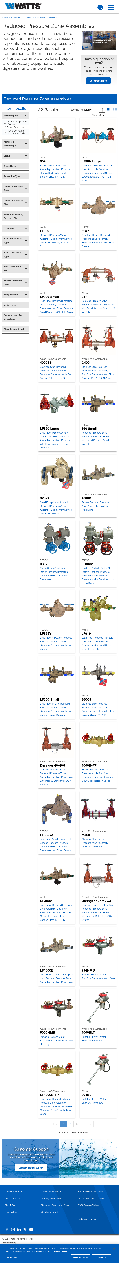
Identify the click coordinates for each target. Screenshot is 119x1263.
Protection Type (12, 176)
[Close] (114, 1248)
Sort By (75, 109)
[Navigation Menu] (111, 7)
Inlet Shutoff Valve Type (13, 240)
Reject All (102, 1257)
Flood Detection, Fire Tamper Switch (17, 131)
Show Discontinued (14, 329)
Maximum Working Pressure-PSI (13, 216)
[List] (115, 110)
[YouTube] (31, 1229)
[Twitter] (25, 1229)
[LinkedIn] (19, 1229)
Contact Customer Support (31, 1167)
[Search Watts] (100, 7)
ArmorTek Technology (10, 143)
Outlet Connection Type (13, 188)
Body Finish (10, 304)
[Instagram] (13, 1229)
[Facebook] (7, 1229)
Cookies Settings (13, 1257)
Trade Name (10, 166)
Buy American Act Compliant (13, 317)
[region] (59, 1253)
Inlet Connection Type (12, 254)
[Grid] (109, 110)
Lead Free (9, 228)
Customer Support (98, 80)
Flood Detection (15, 127)
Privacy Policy (60, 1251)
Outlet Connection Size (13, 202)
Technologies (11, 115)
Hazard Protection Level (13, 282)
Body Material (11, 294)
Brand (7, 155)
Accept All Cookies (80, 1257)
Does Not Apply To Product (17, 122)
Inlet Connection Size (12, 268)
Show (95, 115)
